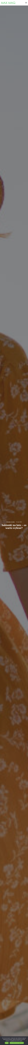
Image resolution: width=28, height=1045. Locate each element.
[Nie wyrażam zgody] (26, 1040)
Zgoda (6, 1042)
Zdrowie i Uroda (10, 522)
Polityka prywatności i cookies (16, 1042)
